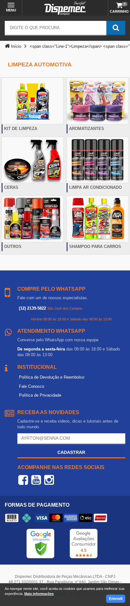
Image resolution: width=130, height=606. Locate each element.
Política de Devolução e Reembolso (51, 377)
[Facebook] (23, 479)
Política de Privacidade (40, 395)
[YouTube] (36, 479)
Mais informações (39, 594)
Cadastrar (71, 452)
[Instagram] (49, 479)
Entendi (115, 599)
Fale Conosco (31, 386)
